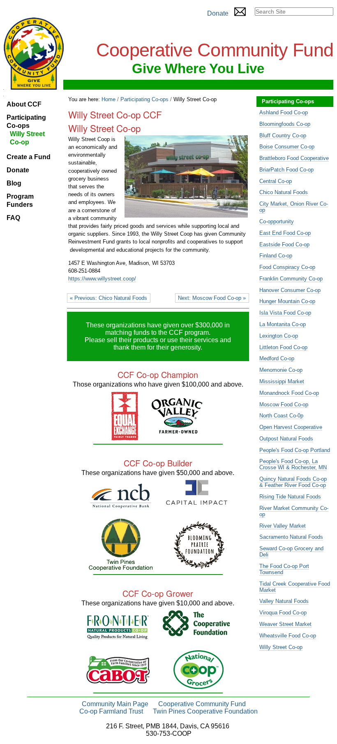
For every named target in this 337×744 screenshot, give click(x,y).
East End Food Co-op (285, 233)
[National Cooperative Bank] (120, 504)
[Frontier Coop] (118, 635)
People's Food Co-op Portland (294, 450)
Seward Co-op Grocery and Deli (291, 551)
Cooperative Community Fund (202, 703)
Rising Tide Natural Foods (290, 497)
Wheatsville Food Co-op (287, 636)
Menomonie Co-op (280, 370)
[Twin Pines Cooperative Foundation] (121, 567)
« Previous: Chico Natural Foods (108, 298)
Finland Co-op (275, 256)
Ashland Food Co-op (283, 112)
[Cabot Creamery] (118, 680)
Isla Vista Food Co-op (285, 313)
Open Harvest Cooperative (290, 427)
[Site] (34, 53)
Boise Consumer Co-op (286, 147)
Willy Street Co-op (280, 647)
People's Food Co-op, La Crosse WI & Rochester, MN (293, 464)
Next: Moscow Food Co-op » (212, 298)
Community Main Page (115, 703)
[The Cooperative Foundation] (196, 632)
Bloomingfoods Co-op (284, 124)
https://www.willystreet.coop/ (102, 279)
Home (108, 99)
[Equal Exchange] (124, 436)
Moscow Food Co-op (283, 404)
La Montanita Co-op (282, 324)
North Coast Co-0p (281, 416)
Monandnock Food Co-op (289, 393)
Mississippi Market (281, 381)
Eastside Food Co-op (284, 244)
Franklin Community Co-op (291, 279)
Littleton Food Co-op (283, 347)
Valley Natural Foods (284, 601)
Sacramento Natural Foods (291, 537)
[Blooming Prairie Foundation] (199, 565)
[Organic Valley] (177, 429)
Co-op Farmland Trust (111, 711)
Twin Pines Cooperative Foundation (205, 711)
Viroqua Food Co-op (283, 613)
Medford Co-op (276, 358)
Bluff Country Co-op (282, 135)
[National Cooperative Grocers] (198, 685)
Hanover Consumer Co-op (290, 290)
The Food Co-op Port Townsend (284, 569)
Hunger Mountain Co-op (287, 301)
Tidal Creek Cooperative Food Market (294, 587)
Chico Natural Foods (283, 192)
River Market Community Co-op (293, 511)
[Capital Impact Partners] (196, 501)
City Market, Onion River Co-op (293, 207)
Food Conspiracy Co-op (287, 267)
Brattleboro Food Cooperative (294, 158)
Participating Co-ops (144, 99)
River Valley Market (282, 526)
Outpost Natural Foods (286, 439)
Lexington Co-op (278, 336)
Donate (218, 13)
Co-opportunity (276, 221)
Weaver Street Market (285, 624)
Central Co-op (275, 181)
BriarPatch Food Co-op (286, 170)
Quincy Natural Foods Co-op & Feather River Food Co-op (293, 482)
